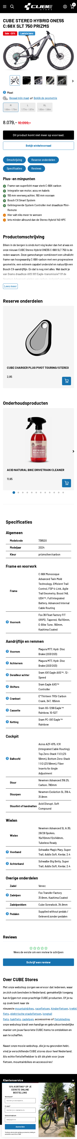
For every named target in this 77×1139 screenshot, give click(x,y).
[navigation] (15, 80)
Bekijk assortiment (5, 6)
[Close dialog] (72, 1085)
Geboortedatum (10, 1116)
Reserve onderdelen (43, 159)
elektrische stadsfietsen (25, 1013)
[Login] (65, 6)
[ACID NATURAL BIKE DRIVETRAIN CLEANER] (38, 440)
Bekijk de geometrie (45, 98)
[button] (73, 451)
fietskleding (62, 1019)
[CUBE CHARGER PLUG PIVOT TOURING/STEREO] (38, 338)
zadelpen (28, 1019)
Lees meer (10, 286)
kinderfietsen (59, 1008)
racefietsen (42, 1008)
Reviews (36, 168)
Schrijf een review (38, 962)
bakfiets (15, 1019)
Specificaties (14, 168)
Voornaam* (9, 1097)
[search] (12, 6)
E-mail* (7, 1106)
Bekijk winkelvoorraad (38, 145)
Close (38, 1080)
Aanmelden (20, 1127)
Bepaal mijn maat (19, 98)
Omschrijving (14, 159)
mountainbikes (24, 1008)
